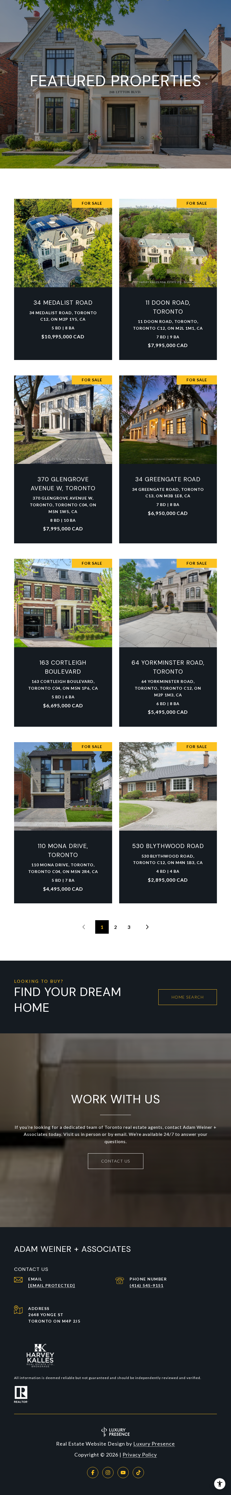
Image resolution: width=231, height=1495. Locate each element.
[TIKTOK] (138, 1472)
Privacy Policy (140, 1454)
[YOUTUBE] (123, 1472)
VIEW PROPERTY (63, 276)
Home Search (188, 997)
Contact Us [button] (115, 1161)
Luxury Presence (154, 1444)
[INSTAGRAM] (108, 1472)
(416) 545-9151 (146, 1285)
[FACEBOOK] (92, 1472)
